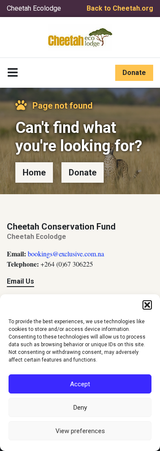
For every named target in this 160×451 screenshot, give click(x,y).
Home (34, 172)
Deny (80, 407)
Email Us (20, 281)
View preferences (80, 431)
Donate (134, 73)
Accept (80, 384)
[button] (147, 305)
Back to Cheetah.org (120, 8)
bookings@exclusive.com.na (66, 253)
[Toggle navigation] (12, 73)
